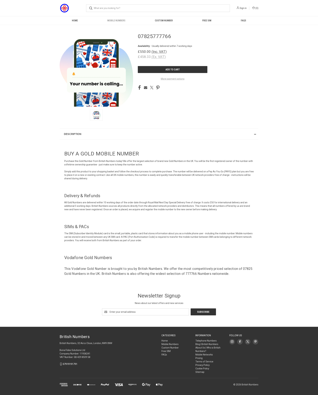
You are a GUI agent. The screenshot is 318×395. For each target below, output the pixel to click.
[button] (159, 134)
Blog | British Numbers (206, 344)
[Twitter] (151, 87)
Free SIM (206, 20)
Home (75, 20)
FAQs (243, 20)
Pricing (199, 358)
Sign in (243, 8)
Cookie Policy (202, 368)
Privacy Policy (202, 365)
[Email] (145, 87)
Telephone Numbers (206, 340)
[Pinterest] (157, 87)
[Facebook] (139, 87)
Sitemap (199, 372)
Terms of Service (204, 361)
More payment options (173, 78)
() (256, 8)
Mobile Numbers (116, 20)
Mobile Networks (204, 354)
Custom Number (164, 20)
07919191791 (70, 364)
